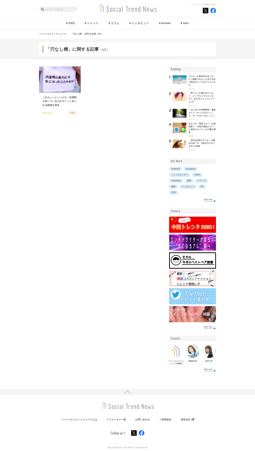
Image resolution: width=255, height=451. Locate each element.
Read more (208, 199)
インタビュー (188, 186)
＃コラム (114, 23)
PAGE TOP (127, 392)
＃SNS (70, 23)
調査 (189, 180)
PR (202, 186)
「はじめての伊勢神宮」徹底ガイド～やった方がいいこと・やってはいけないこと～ (202, 113)
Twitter (197, 175)
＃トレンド (91, 23)
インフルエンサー (179, 175)
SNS (192, 136)
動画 (173, 186)
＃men (184, 23)
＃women (164, 23)
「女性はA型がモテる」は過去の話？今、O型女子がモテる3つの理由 (202, 143)
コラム (193, 89)
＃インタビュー (139, 23)
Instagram (190, 169)
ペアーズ (201, 180)
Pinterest (175, 169)
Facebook (176, 180)
